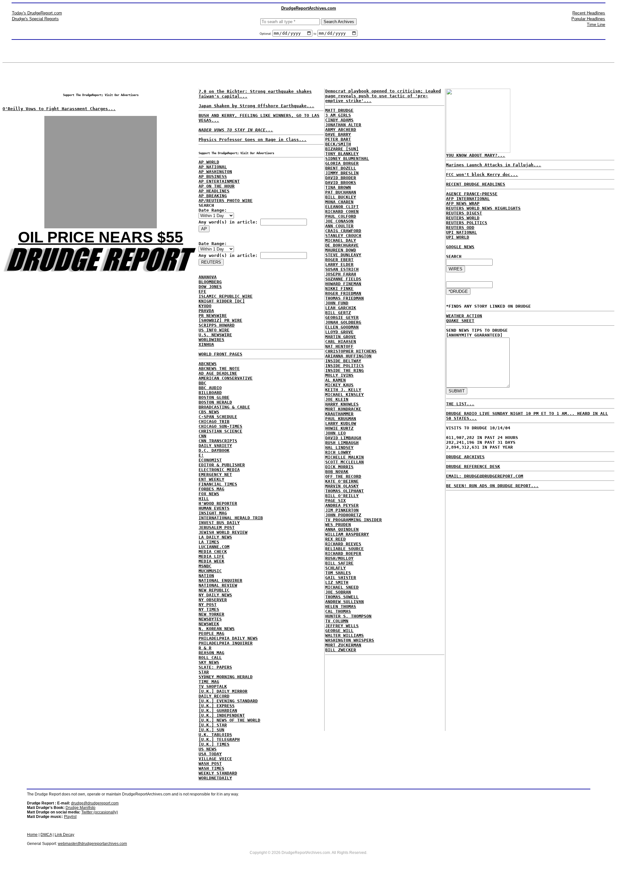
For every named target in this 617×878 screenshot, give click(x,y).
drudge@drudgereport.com (95, 803)
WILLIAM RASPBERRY (347, 534)
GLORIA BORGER (342, 163)
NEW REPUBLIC (214, 590)
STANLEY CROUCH (343, 235)
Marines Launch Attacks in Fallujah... (493, 164)
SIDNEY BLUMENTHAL (347, 158)
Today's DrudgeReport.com (37, 13)
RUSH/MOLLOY (339, 558)
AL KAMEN (335, 380)
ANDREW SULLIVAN (344, 601)
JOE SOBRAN (338, 592)
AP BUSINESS (213, 176)
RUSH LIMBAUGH (342, 442)
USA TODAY (210, 753)
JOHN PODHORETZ (343, 515)
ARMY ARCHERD (340, 129)
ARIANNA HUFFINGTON (348, 356)
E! (201, 455)
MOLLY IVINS (339, 375)
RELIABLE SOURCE (344, 548)
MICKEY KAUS (339, 384)
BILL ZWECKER (340, 649)
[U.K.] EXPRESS (217, 705)
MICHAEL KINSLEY (344, 394)
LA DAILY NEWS (215, 537)
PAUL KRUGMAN (340, 418)
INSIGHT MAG (213, 513)
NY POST (208, 604)
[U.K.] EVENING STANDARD (228, 700)
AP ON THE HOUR (217, 186)
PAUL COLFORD (340, 216)
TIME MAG (209, 681)
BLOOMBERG (210, 281)
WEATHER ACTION (464, 315)
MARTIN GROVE (340, 336)
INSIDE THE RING (344, 370)
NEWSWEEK (209, 623)
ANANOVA (208, 277)
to (315, 33)
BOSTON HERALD (215, 402)
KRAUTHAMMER (339, 413)
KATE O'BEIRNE (342, 481)
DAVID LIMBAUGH (343, 437)
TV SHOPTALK (213, 686)
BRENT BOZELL (340, 168)
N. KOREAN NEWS (217, 628)
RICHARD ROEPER (343, 553)
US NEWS (208, 749)
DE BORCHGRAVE (342, 245)
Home (32, 834)
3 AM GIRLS (338, 115)
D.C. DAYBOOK (214, 450)
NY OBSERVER (213, 599)
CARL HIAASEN (340, 341)
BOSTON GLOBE (214, 397)
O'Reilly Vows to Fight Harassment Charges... (59, 108)
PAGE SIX (335, 500)
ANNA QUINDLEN (342, 529)
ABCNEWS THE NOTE (219, 368)
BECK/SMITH (338, 144)
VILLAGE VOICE (215, 758)
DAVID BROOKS (340, 182)
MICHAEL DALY (340, 240)
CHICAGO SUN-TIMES (220, 426)
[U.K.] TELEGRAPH (219, 739)
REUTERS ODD (460, 227)
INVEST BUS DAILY (219, 522)
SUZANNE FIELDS (343, 279)
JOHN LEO (335, 433)
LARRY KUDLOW (340, 423)
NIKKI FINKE (339, 288)
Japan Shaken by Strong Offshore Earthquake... (256, 105)
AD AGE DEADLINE (218, 373)
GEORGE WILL (339, 630)
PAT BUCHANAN (340, 192)
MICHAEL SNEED (342, 587)
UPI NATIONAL (461, 232)
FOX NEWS (209, 493)
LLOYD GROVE (339, 331)
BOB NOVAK (336, 471)
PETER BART (338, 139)
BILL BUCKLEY (340, 197)
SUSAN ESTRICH (342, 269)
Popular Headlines (588, 18)
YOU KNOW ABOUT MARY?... (475, 155)
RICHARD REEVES (343, 543)
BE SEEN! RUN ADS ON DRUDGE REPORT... (492, 485)
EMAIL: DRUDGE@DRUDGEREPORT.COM (484, 476)
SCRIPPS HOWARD (217, 325)
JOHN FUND (336, 303)
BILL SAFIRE (339, 563)
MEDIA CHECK (213, 551)
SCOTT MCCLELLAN (344, 462)
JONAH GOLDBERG (343, 322)
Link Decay (64, 834)
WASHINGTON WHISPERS (349, 640)
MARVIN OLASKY (342, 486)
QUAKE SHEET (460, 320)
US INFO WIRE (214, 330)
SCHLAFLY (335, 568)
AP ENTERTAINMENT (219, 181)
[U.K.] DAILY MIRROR (223, 691)
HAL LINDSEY (339, 447)
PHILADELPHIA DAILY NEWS (228, 638)
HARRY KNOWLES (342, 404)
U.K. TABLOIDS (215, 734)
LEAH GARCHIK (340, 307)
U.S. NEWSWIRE (215, 334)
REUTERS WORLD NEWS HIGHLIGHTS (483, 208)
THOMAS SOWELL (342, 596)
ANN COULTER (339, 226)
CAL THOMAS (338, 611)
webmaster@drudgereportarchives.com (92, 843)
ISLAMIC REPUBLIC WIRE (226, 296)
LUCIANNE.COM (214, 546)
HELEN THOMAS (340, 606)
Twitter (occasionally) (99, 812)
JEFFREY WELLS (342, 625)
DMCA (46, 834)
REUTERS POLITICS (466, 222)
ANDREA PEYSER (342, 505)
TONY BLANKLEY (342, 153)
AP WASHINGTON (215, 171)
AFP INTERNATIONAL (468, 198)
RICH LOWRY (338, 452)
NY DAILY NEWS (215, 595)
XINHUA (206, 344)
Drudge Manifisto (80, 807)
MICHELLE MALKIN (344, 457)
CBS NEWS (209, 411)
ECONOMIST (210, 460)
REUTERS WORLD (462, 217)
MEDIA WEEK (211, 561)
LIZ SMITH (336, 582)
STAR (204, 672)
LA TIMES (209, 542)
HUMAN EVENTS (214, 508)
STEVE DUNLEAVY (343, 254)
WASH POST (210, 763)
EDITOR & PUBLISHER (222, 464)
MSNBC (205, 566)
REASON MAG (211, 652)
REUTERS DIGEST (464, 213)
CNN (202, 436)
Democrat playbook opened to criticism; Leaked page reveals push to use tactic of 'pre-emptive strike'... (383, 96)
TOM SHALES (338, 572)
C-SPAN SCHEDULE (218, 416)
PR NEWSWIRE (213, 315)
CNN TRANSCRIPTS (218, 440)
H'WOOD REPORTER (218, 503)
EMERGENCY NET (215, 474)
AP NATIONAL (213, 166)
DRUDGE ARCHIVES (465, 456)
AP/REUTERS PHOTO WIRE (226, 200)
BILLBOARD (210, 392)
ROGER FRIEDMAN (343, 293)
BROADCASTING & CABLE (224, 407)
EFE (202, 291)
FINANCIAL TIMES (218, 484)
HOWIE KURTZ (339, 428)
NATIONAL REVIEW (218, 585)
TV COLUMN (336, 621)
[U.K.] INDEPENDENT (222, 715)
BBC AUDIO (210, 387)
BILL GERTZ (338, 312)
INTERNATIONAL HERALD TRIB (231, 517)
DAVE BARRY (338, 134)
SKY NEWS (209, 662)
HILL (204, 498)
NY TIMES (209, 609)
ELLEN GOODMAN (342, 327)
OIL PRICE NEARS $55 (100, 237)
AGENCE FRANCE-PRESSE (471, 193)
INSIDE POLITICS (344, 365)
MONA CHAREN (339, 201)
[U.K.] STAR (213, 725)
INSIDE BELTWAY (343, 360)
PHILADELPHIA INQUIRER (226, 643)
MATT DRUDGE (339, 110)
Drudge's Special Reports (35, 18)
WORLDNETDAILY (215, 778)
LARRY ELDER (339, 264)
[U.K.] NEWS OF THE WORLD (229, 720)
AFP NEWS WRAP (462, 203)
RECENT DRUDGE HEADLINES (475, 184)
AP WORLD (209, 162)
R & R (205, 647)
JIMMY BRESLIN (342, 173)
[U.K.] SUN (211, 729)
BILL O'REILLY (342, 495)
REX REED (335, 539)
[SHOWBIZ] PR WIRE (220, 320)
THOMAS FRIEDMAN (344, 298)
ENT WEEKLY (211, 479)
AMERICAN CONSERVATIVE (226, 378)
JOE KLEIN (336, 399)
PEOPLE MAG (211, 633)
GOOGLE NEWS (460, 246)
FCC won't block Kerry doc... (482, 174)
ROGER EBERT (339, 259)
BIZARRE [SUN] (342, 148)
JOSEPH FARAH (340, 274)
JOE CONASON (339, 221)
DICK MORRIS (339, 466)
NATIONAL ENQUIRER (220, 580)
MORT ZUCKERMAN (343, 645)
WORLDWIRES (211, 339)
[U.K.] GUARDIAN (218, 710)
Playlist (70, 816)
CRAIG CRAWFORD (343, 230)
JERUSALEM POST (217, 527)
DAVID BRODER (340, 177)
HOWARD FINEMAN (343, 283)
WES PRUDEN (338, 524)
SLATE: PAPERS (215, 667)
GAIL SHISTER (340, 577)
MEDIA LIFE (211, 556)
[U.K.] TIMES (214, 744)
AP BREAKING (213, 195)
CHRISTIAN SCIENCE (220, 431)
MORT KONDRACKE (343, 409)
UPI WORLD (457, 237)
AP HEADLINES (214, 191)
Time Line (596, 24)
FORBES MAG (211, 489)
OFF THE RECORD (343, 476)
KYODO (205, 305)
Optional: (266, 33)
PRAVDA (206, 310)
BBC (202, 383)
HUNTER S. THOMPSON (348, 616)
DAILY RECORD (214, 696)
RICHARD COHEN (342, 211)
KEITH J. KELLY (343, 389)
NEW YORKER (211, 614)
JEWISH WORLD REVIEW (223, 532)
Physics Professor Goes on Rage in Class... (253, 139)
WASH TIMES (211, 768)
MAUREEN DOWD (340, 250)
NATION (206, 575)
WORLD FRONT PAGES (220, 354)
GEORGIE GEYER (342, 317)
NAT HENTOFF (339, 346)
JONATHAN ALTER (343, 124)
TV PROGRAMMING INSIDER (353, 519)
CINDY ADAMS (339, 120)
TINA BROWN (338, 187)
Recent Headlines (588, 13)
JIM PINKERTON (342, 510)
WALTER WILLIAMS (344, 635)
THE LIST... (460, 403)
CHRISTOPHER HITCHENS (351, 351)
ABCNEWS (208, 363)
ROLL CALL (210, 657)
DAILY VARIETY (215, 445)
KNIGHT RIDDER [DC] (222, 301)
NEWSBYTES (210, 619)
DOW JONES (210, 286)
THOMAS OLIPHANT (344, 490)
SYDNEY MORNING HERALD (226, 676)
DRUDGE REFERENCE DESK (473, 466)
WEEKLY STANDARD (218, 773)
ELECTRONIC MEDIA (219, 469)
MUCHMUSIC (210, 570)
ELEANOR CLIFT (342, 206)
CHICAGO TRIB (214, 421)
